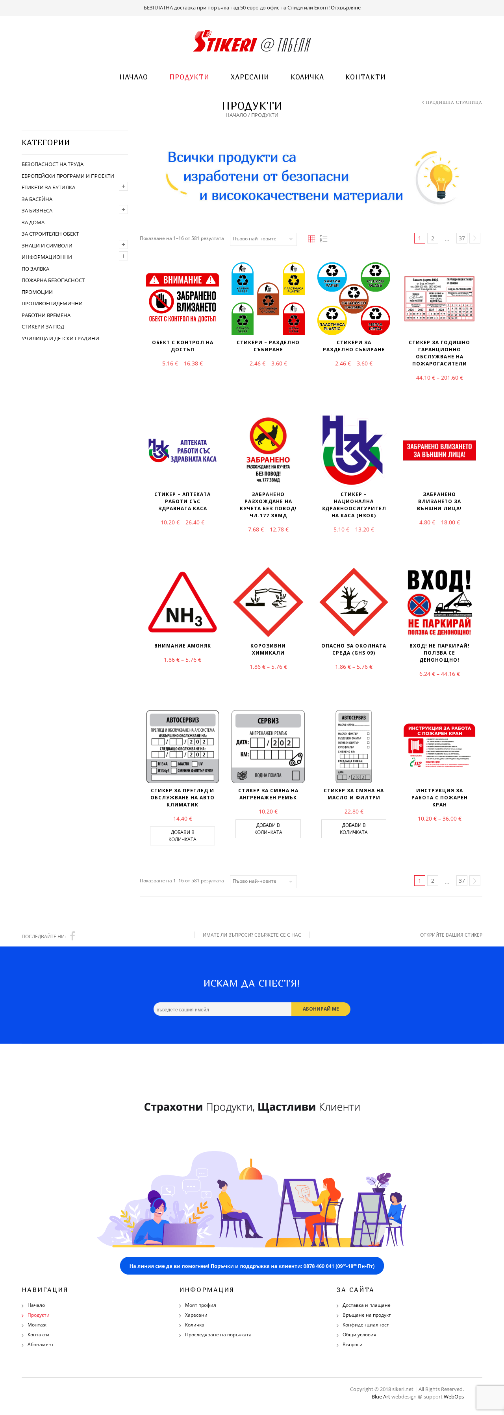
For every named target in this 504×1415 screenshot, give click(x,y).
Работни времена (46, 315)
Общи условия (359, 1334)
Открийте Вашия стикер (451, 935)
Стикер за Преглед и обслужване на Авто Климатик (182, 797)
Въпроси (353, 1344)
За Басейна (37, 199)
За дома (33, 222)
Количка (307, 77)
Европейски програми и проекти (68, 175)
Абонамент (41, 1344)
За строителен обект (50, 233)
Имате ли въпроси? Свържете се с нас (252, 935)
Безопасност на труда (52, 164)
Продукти (189, 77)
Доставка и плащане (367, 1305)
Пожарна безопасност (53, 280)
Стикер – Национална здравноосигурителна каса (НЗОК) (354, 505)
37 (462, 238)
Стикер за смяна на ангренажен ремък (268, 794)
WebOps (454, 1396)
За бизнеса (37, 210)
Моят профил (200, 1305)
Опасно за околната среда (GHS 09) (353, 649)
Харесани (250, 77)
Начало (133, 77)
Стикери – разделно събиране (268, 346)
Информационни (47, 256)
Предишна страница (454, 102)
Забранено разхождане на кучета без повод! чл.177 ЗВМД (268, 505)
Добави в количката (182, 836)
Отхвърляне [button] (346, 7)
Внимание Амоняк (182, 645)
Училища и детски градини (60, 338)
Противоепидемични (52, 303)
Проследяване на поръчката (218, 1334)
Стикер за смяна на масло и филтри (354, 794)
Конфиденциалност (366, 1324)
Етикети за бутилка (48, 187)
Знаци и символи (47, 245)
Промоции (37, 291)
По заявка (35, 268)
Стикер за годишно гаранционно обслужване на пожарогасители (439, 353)
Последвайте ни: (44, 936)
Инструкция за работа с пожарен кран (439, 797)
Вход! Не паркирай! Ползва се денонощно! (440, 652)
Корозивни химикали (268, 649)
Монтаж (37, 1324)
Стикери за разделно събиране (354, 346)
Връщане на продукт (367, 1315)
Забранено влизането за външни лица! (439, 501)
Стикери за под (43, 326)
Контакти (365, 77)
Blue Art (381, 1396)
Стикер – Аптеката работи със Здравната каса (182, 501)
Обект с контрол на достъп (182, 346)
